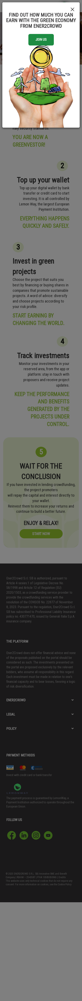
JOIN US (41, 40)
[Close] (72, 10)
